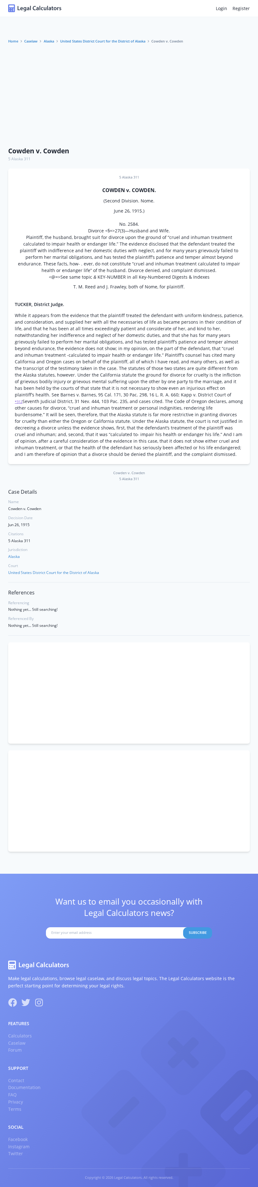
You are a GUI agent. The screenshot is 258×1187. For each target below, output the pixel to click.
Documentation (24, 1087)
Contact (16, 1080)
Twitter (15, 1153)
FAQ (12, 1095)
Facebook (18, 1139)
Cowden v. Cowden (38, 150)
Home (13, 41)
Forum (15, 1050)
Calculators (20, 1036)
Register (241, 8)
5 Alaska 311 (19, 159)
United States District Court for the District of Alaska (102, 41)
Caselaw (30, 41)
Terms (14, 1109)
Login (221, 8)
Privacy (15, 1102)
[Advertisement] (129, 95)
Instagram (19, 1147)
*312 (18, 402)
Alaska (49, 41)
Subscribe (198, 932)
